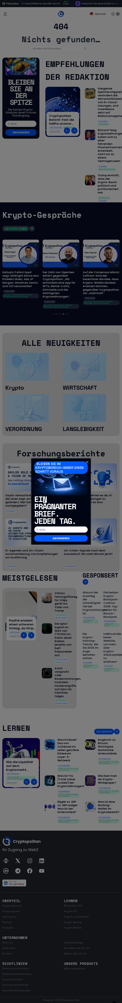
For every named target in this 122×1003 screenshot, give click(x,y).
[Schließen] (87, 462)
